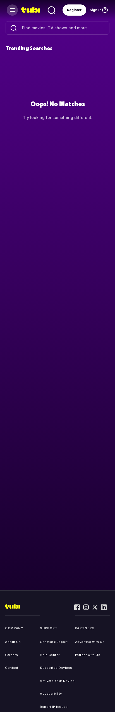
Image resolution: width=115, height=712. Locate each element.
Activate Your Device (57, 681)
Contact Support (54, 642)
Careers (11, 655)
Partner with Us (87, 655)
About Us (13, 642)
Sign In (96, 10)
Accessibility (51, 694)
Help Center (50, 655)
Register (74, 10)
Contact (11, 668)
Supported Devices (56, 668)
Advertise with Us (90, 642)
